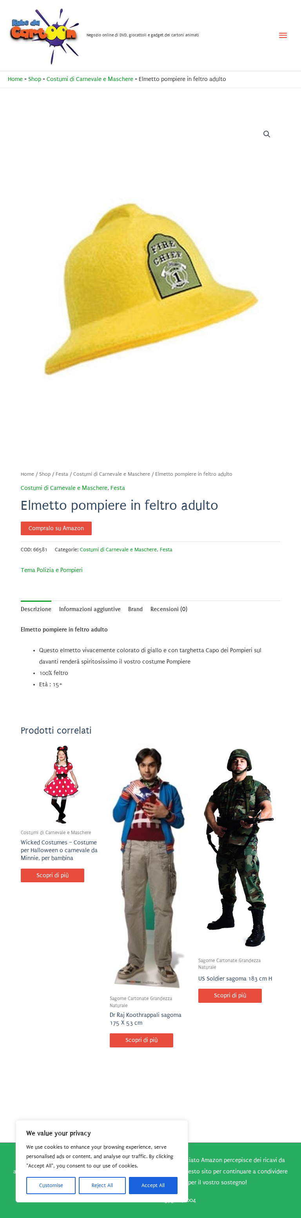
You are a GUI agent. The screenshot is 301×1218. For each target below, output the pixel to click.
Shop (34, 79)
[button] (267, 134)
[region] (102, 1161)
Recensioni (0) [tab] (168, 609)
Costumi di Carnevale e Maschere (90, 79)
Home (15, 79)
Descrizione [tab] (36, 609)
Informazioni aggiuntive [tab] (90, 609)
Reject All (102, 1185)
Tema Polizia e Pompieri (52, 570)
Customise (51, 1185)
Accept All (153, 1185)
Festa (62, 474)
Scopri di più (52, 875)
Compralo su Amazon (56, 528)
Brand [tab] (135, 609)
